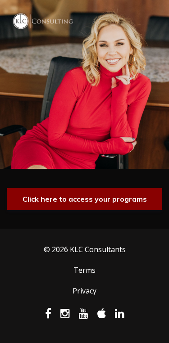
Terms (84, 270)
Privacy (84, 291)
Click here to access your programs (85, 198)
